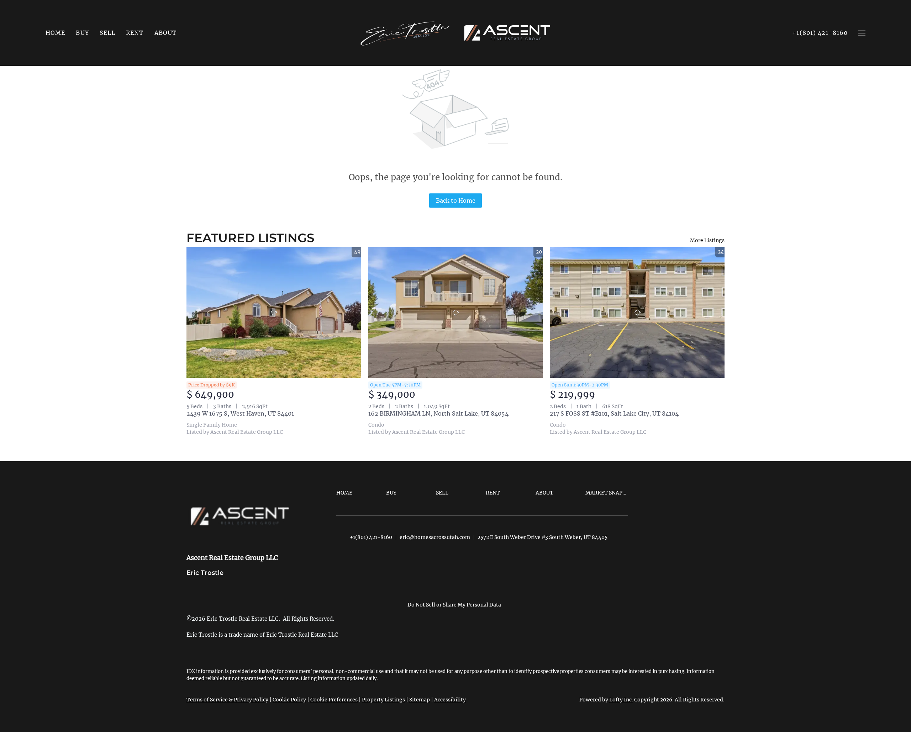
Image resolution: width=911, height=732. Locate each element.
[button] (82, 33)
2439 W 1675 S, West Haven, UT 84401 (240, 413)
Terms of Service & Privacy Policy (227, 699)
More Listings (707, 240)
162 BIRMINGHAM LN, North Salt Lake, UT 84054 (438, 413)
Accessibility (450, 699)
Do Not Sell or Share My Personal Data (454, 605)
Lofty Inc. (621, 699)
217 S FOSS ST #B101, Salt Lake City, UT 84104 (614, 413)
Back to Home (455, 200)
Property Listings (383, 699)
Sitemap (419, 699)
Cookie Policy (289, 699)
